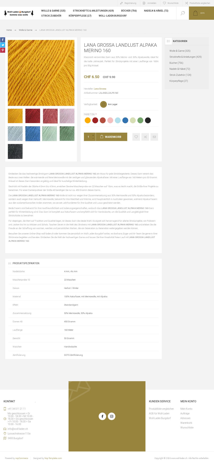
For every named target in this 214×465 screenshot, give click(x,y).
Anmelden (151, 3)
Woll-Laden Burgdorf (113, 15)
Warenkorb (186, 423)
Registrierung (130, 3)
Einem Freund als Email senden (154, 137)
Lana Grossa (100, 88)
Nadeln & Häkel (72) (156, 10)
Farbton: (89, 114)
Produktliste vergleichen (200, 3)
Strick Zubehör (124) (180, 75)
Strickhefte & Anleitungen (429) (93, 10)
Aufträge (184, 413)
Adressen (185, 418)
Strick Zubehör (51, 15)
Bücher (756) (129, 10)
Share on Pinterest (2, 50)
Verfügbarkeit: (91, 104)
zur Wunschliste (136, 137)
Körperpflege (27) (80, 15)
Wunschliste (186, 427)
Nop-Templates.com (53, 458)
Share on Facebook (2, 39)
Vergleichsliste (145, 137)
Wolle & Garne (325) (53, 10)
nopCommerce (21, 458)
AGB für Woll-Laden (159, 413)
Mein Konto (186, 408)
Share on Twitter (2, 45)
